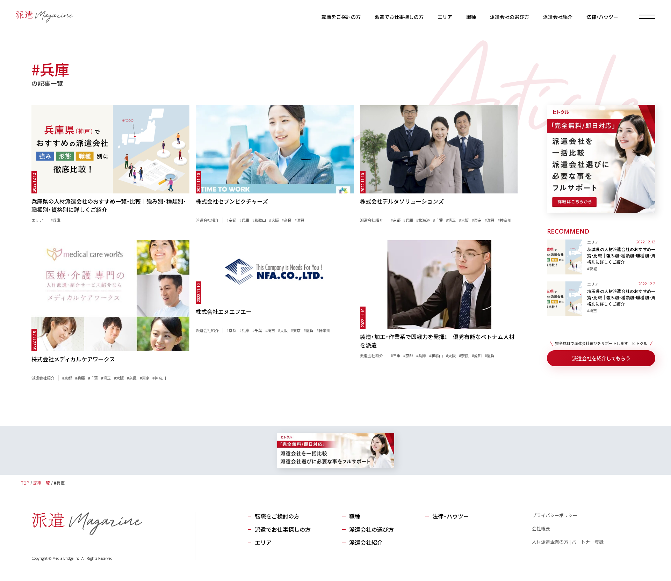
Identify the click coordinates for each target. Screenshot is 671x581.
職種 (471, 17)
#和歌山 (259, 220)
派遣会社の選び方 (509, 17)
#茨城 (592, 268)
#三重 (396, 355)
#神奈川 (504, 220)
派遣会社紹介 (557, 17)
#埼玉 (451, 220)
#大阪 (274, 220)
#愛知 (477, 355)
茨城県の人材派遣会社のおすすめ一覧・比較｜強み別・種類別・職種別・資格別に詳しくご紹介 (621, 255)
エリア (445, 17)
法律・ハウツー (602, 17)
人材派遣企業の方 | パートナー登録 (568, 541)
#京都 (231, 220)
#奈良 (286, 220)
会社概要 (541, 528)
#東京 (477, 220)
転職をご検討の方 (341, 17)
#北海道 (423, 220)
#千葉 (438, 220)
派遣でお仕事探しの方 (399, 17)
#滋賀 (299, 220)
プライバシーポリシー (554, 515)
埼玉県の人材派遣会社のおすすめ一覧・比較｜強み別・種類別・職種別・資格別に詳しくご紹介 (621, 297)
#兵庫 (55, 220)
